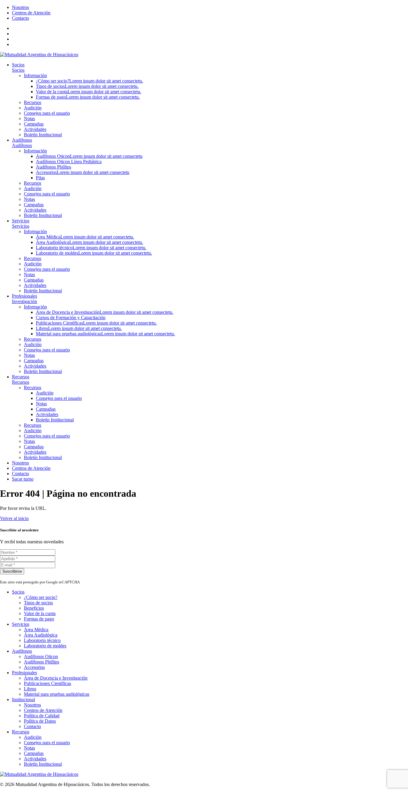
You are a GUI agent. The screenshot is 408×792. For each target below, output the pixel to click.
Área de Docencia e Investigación (104, 312)
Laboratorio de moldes (94, 253)
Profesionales (24, 296)
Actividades (35, 129)
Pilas (40, 177)
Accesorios (82, 172)
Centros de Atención (31, 12)
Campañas (34, 123)
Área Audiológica (89, 242)
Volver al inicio (14, 518)
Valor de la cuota (88, 91)
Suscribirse (12, 571)
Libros (79, 328)
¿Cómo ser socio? (89, 80)
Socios (18, 64)
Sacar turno (22, 478)
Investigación (24, 301)
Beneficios (34, 608)
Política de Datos (40, 721)
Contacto (20, 18)
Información (35, 75)
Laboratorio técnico (91, 247)
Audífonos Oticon (89, 156)
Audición (33, 107)
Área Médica (85, 236)
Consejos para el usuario (47, 113)
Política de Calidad (41, 715)
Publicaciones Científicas (96, 322)
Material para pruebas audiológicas (105, 333)
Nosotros (20, 7)
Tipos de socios (87, 86)
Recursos (32, 102)
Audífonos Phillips (53, 166)
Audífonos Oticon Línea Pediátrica (69, 161)
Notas (29, 118)
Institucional (23, 699)
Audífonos (22, 140)
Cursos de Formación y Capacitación (70, 317)
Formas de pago (88, 97)
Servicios (20, 220)
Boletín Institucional (43, 134)
